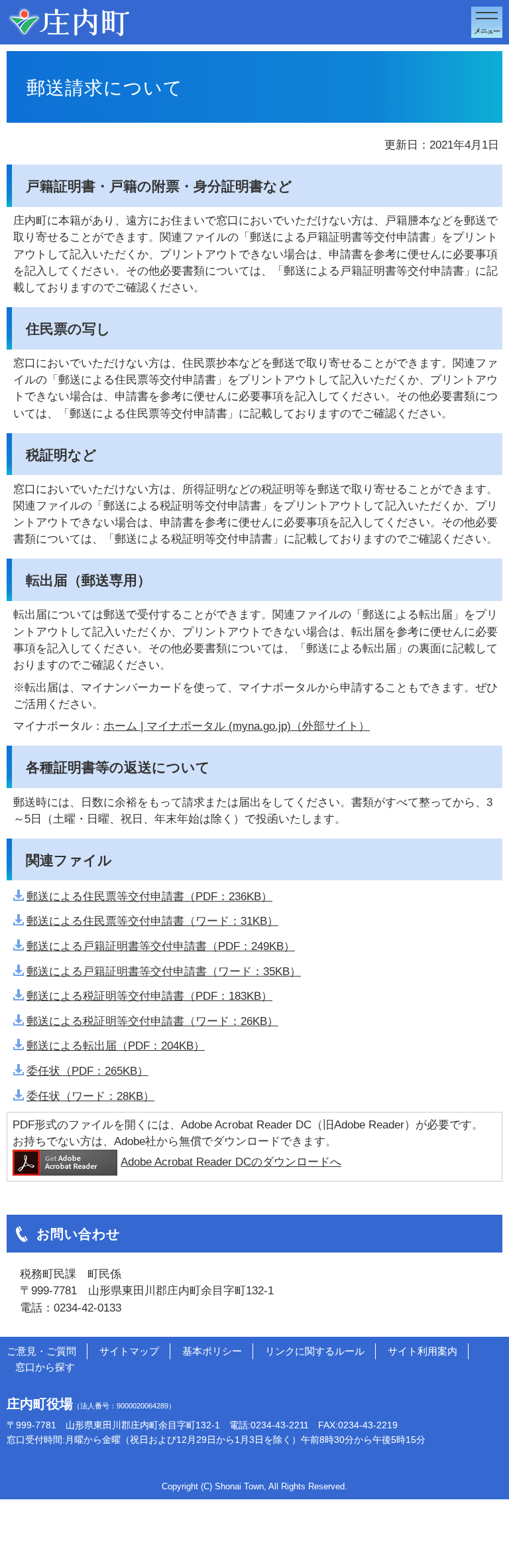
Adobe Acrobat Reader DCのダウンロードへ (231, 1162)
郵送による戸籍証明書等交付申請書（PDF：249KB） (161, 946)
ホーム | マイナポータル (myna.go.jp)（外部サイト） (236, 726)
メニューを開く (486, 22)
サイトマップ (129, 1351)
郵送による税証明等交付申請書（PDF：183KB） (149, 996)
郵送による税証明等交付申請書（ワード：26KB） (152, 1021)
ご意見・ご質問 (41, 1351)
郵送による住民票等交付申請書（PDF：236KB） (149, 896)
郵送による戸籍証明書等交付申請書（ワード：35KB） (164, 971)
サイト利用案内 (422, 1351)
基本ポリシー (212, 1351)
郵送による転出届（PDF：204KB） (116, 1046)
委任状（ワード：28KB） (90, 1096)
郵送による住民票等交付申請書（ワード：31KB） (152, 921)
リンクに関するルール (315, 1351)
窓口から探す (45, 1367)
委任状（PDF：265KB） (87, 1071)
